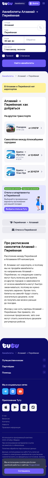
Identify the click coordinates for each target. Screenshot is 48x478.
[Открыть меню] (44, 3)
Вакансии (6, 419)
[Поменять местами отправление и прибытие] (40, 27)
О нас (4, 416)
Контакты (6, 421)
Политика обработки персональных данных (19, 448)
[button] (24, 127)
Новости (5, 424)
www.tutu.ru (9, 445)
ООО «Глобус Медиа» (11, 440)
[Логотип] (7, 3)
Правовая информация (11, 427)
